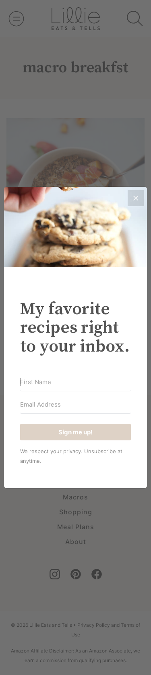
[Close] (136, 198)
